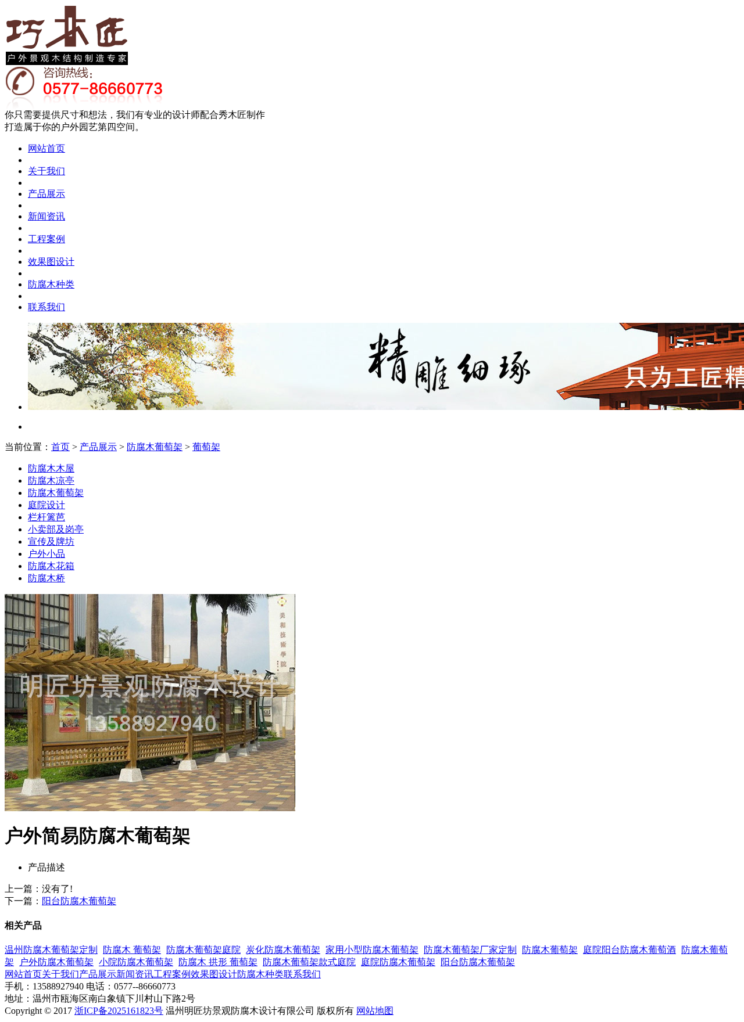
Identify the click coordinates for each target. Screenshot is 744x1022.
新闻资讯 (46, 216)
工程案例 (46, 239)
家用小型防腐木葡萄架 (372, 950)
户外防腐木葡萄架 (56, 962)
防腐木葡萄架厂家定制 (470, 950)
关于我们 (46, 171)
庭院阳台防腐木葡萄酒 (629, 950)
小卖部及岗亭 (56, 529)
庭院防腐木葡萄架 (398, 962)
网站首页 (46, 148)
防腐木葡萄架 (155, 447)
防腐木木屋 (51, 468)
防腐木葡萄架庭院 (203, 950)
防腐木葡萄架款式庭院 (309, 962)
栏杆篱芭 (46, 517)
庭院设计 (46, 505)
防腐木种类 (51, 284)
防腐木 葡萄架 (132, 950)
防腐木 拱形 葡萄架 (217, 962)
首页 (60, 447)
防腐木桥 (46, 578)
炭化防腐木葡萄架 (283, 950)
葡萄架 (206, 447)
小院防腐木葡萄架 (136, 962)
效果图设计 (51, 262)
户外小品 (46, 554)
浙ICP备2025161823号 (118, 1011)
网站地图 (375, 1011)
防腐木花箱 (51, 566)
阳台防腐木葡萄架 (79, 901)
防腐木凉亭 (51, 480)
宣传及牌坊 (51, 541)
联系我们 (46, 307)
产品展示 (46, 194)
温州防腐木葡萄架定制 (51, 950)
